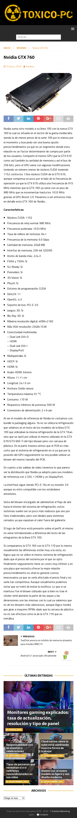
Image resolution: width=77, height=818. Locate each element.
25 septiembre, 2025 (53, 755)
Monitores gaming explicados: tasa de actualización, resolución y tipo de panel (38, 718)
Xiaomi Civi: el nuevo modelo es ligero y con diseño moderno (55, 774)
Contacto (43, 814)
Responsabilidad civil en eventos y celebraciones (19, 748)
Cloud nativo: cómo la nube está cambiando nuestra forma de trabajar (55, 746)
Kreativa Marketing (61, 811)
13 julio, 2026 (15, 729)
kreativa (30, 66)
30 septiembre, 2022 (18, 781)
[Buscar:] (38, 37)
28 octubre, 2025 (17, 755)
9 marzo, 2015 (13, 66)
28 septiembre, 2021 (53, 781)
